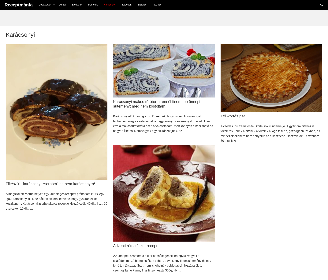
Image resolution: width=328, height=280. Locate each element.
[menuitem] (46, 5)
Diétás (62, 4)
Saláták (142, 4)
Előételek (77, 4)
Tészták (156, 4)
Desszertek (45, 4)
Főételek (93, 4)
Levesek (127, 4)
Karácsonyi (110, 4)
